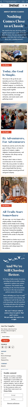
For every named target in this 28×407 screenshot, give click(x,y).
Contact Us (3, 358)
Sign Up (5, 340)
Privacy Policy (8, 391)
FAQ (2, 353)
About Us (3, 366)
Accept (13, 395)
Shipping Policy (4, 360)
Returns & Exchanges (6, 355)
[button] (23, 5)
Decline (13, 399)
